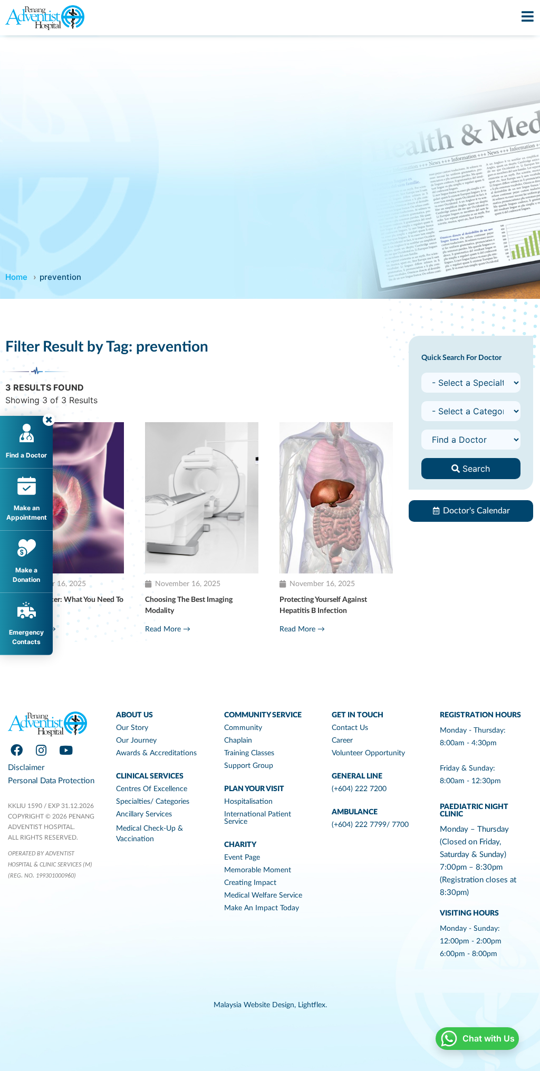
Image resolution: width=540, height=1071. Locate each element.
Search (475, 468)
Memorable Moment (257, 870)
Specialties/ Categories (152, 801)
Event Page (242, 857)
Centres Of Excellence (151, 789)
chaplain (238, 740)
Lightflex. (312, 1005)
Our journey (136, 740)
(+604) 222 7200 (359, 789)
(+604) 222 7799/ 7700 (370, 825)
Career (342, 740)
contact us (350, 728)
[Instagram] (41, 750)
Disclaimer (26, 768)
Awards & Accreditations (156, 753)
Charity (240, 845)
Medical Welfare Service (263, 895)
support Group (248, 766)
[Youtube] (65, 750)
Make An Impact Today (261, 908)
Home (16, 277)
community (243, 728)
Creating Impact (250, 883)
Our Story (132, 728)
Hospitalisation (248, 801)
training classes (249, 753)
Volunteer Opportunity (368, 753)
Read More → (167, 629)
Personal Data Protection (51, 781)
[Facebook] (16, 750)
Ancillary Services (144, 814)
